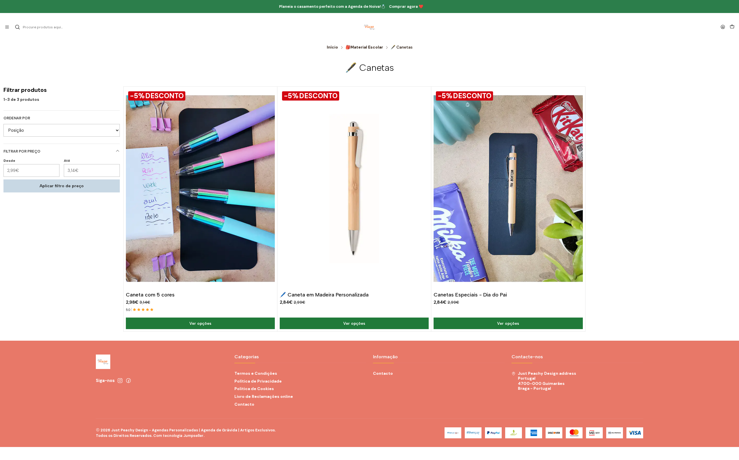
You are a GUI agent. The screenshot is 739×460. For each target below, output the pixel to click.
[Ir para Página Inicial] (369, 27)
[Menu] (7, 27)
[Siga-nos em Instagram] (120, 380)
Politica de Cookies (254, 388)
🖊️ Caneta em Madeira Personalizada (324, 295)
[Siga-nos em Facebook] (128, 380)
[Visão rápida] (270, 187)
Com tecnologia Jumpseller (178, 435)
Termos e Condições (255, 373)
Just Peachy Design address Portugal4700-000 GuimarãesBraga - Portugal (547, 381)
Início (332, 47)
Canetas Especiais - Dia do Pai (470, 295)
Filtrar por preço (21, 151)
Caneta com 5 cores (150, 295)
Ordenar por (16, 118)
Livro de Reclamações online (263, 396)
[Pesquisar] (17, 27)
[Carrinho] (732, 27)
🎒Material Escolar (364, 47)
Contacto (244, 404)
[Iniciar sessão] (723, 27)
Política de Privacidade (258, 381)
